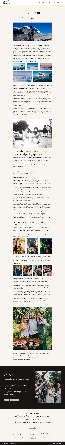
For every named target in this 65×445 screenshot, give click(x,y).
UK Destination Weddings (46, 437)
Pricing (57, 2)
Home (40, 2)
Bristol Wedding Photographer (32, 437)
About (43, 2)
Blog (47, 2)
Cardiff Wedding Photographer (32, 434)
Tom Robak (59, 443)
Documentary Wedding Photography (18, 434)
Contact (61, 2)
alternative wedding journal (26, 355)
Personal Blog (52, 2)
